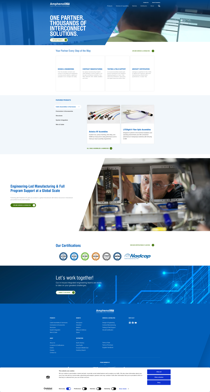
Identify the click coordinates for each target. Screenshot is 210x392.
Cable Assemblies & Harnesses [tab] (66, 107)
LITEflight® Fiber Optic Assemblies (137, 129)
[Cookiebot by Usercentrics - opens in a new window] (48, 389)
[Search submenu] (159, 5)
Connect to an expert (64, 292)
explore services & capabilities (141, 51)
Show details (123, 388)
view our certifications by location (140, 245)
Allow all (158, 371)
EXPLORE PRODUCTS (58, 40)
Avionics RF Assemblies (98, 131)
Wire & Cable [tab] (60, 124)
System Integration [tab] (62, 120)
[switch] (84, 388)
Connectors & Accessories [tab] (64, 111)
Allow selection (158, 377)
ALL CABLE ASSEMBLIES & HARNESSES (98, 148)
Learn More (61, 81)
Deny (158, 382)
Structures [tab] (59, 115)
